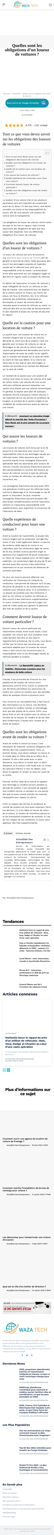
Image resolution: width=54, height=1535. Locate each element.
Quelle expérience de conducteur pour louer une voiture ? (26, 179)
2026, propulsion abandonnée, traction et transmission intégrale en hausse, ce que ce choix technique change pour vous (34, 1374)
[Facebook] (44, 839)
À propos (8, 833)
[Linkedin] (27, 1355)
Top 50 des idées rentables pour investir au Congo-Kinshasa (35, 1449)
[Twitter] (48, 839)
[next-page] (8, 1070)
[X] (32, 1355)
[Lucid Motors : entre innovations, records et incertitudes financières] (10, 960)
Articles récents (23, 833)
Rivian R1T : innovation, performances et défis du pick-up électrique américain (34, 973)
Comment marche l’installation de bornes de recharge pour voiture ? (26, 1189)
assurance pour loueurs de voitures (24, 258)
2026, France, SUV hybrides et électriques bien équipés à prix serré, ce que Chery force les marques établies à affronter (34, 1409)
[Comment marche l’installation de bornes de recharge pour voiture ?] (27, 1167)
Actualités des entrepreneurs (20, 898)
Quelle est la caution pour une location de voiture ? (25, 170)
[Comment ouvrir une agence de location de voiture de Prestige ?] (27, 1118)
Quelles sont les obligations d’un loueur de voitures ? (26, 164)
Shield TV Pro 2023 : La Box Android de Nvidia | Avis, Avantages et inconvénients (33, 1467)
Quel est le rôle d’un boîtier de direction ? (24, 1286)
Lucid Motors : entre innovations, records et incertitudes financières (34, 959)
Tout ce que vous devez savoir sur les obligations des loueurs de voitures (23, 158)
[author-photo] (4, 1145)
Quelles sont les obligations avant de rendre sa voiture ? (26, 191)
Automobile (16, 94)
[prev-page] (4, 1070)
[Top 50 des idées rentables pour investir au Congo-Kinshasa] (10, 1453)
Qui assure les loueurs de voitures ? (23, 175)
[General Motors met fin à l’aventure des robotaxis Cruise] (10, 985)
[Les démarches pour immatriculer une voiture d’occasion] (27, 1217)
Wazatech (6, 94)
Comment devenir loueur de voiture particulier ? (22, 185)
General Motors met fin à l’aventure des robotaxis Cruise (33, 985)
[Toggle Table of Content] (46, 153)
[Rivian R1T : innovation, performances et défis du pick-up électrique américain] (10, 973)
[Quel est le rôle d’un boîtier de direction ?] (27, 1266)
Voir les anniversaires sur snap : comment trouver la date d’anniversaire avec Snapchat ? (35, 1433)
